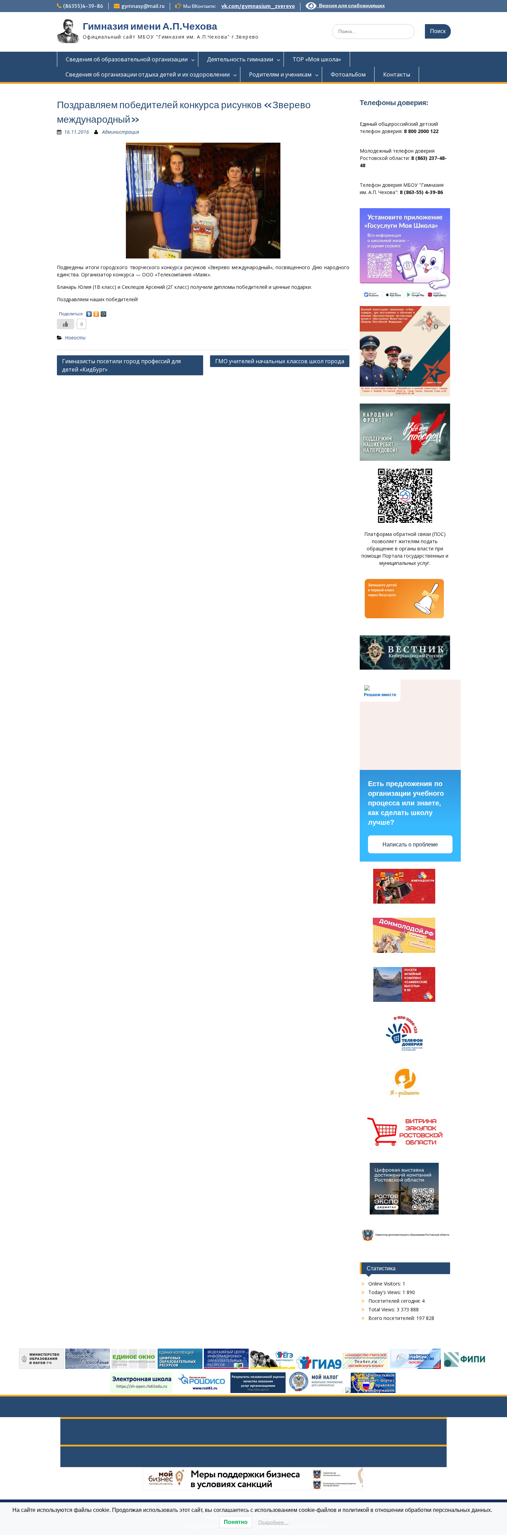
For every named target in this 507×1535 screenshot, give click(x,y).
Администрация (120, 132)
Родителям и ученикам (280, 74)
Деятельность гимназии (240, 59)
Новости (75, 337)
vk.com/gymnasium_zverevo (258, 6)
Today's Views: (385, 1292)
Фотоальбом (348, 74)
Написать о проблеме (410, 844)
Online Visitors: (385, 1283)
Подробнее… (273, 1522)
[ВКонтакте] (89, 312)
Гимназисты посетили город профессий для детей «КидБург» (121, 365)
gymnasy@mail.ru (143, 6)
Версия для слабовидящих (351, 5)
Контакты (396, 74)
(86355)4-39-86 (83, 6)
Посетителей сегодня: (395, 1301)
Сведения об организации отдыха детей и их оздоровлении (148, 74)
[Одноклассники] (96, 312)
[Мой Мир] (103, 312)
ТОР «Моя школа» (316, 59)
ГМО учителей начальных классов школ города (279, 361)
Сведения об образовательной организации (127, 59)
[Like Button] (65, 324)
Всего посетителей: (392, 1318)
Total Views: (382, 1309)
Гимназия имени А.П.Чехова (150, 26)
